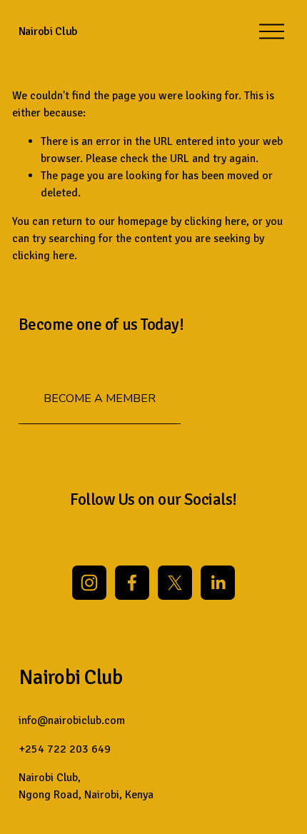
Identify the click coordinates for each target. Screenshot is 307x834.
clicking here (215, 221)
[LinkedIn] (218, 583)
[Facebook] (132, 583)
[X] (175, 583)
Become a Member (100, 398)
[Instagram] (89, 583)
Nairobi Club (48, 31)
